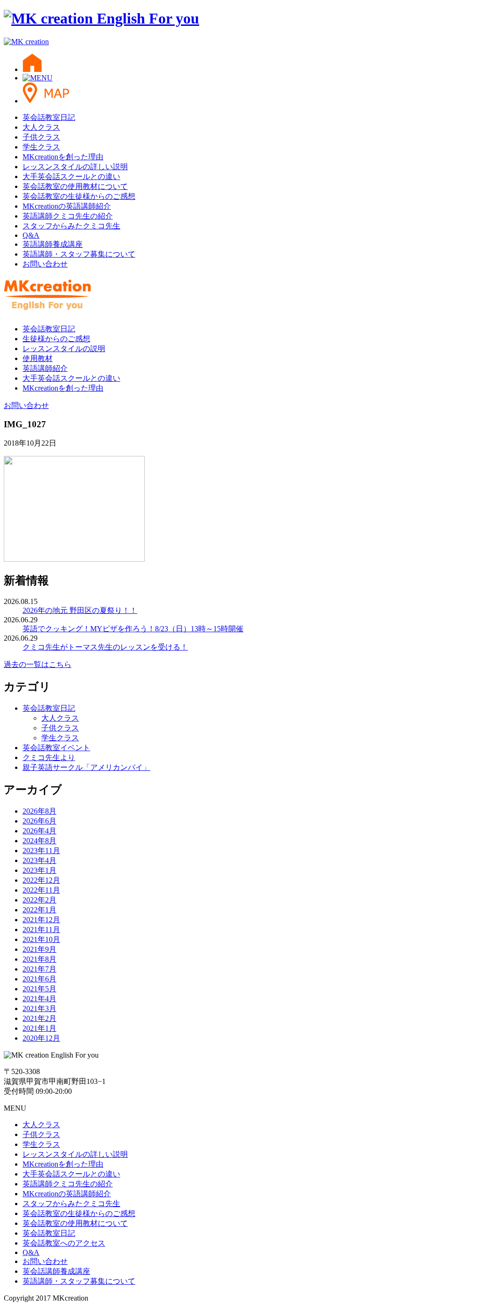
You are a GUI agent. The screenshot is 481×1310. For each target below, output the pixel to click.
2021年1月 (39, 1028)
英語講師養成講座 (53, 244)
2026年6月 (39, 821)
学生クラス (41, 147)
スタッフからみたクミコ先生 (71, 226)
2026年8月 (39, 811)
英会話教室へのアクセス (64, 1243)
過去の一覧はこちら (37, 664)
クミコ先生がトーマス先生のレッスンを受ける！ (105, 647)
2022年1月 (39, 910)
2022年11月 (41, 890)
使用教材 (38, 358)
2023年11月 (41, 851)
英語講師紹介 (45, 368)
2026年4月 (39, 831)
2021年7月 (39, 969)
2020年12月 (41, 1038)
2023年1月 (39, 870)
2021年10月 (41, 939)
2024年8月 (39, 841)
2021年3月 (39, 1008)
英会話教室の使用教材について (75, 186)
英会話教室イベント (56, 748)
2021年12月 (41, 920)
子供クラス (41, 137)
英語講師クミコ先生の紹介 (68, 216)
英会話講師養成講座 (56, 1271)
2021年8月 (39, 959)
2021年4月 (39, 999)
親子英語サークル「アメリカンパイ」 (86, 767)
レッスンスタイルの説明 (64, 349)
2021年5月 (39, 989)
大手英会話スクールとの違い (71, 176)
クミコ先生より (49, 757)
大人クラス (41, 127)
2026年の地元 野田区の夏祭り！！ (80, 610)
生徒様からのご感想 (56, 339)
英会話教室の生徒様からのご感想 (79, 196)
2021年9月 (39, 949)
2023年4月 (39, 860)
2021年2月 (39, 1018)
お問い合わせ (45, 264)
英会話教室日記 (49, 117)
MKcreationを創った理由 (63, 157)
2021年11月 (41, 929)
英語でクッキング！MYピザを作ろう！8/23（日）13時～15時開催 (133, 629)
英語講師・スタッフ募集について (79, 254)
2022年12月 (41, 880)
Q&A (31, 235)
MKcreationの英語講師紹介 (67, 206)
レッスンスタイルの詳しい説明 (75, 167)
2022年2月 (39, 900)
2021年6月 (39, 979)
